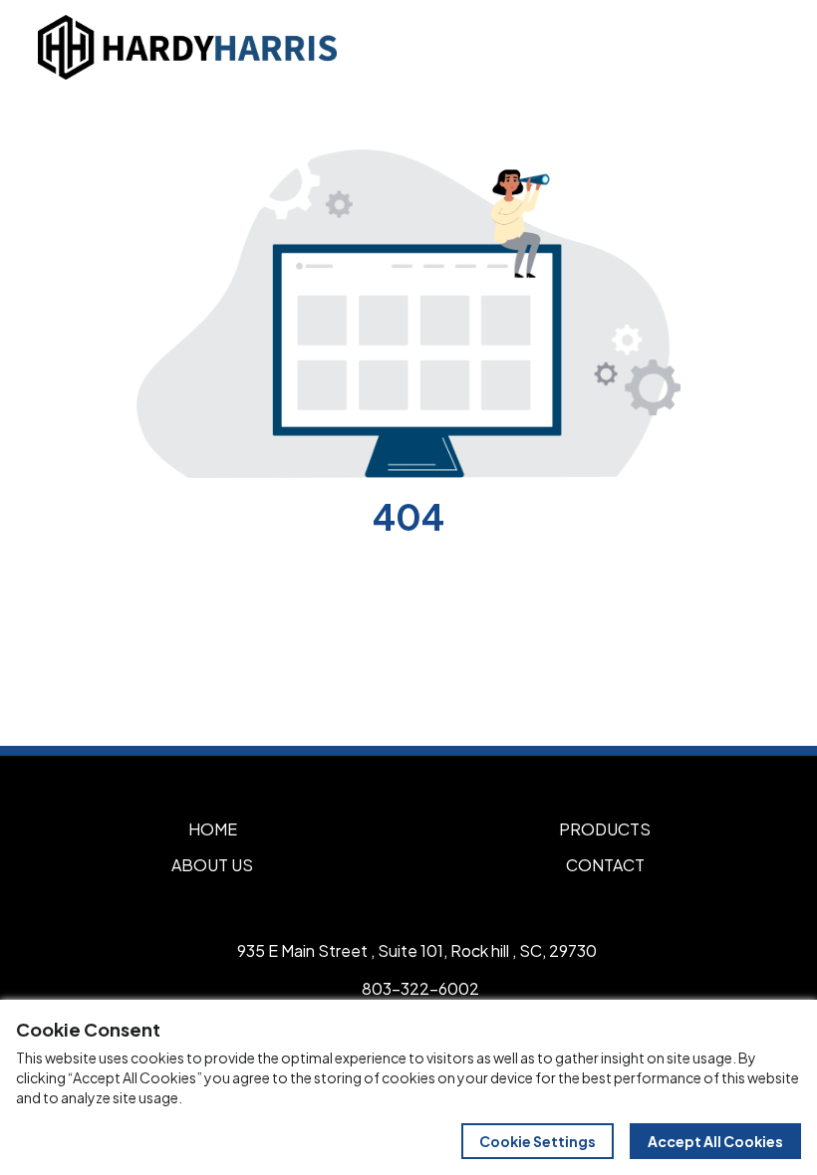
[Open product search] (715, 47)
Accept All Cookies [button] (715, 1141)
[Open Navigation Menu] (757, 47)
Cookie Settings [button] (537, 1141)
